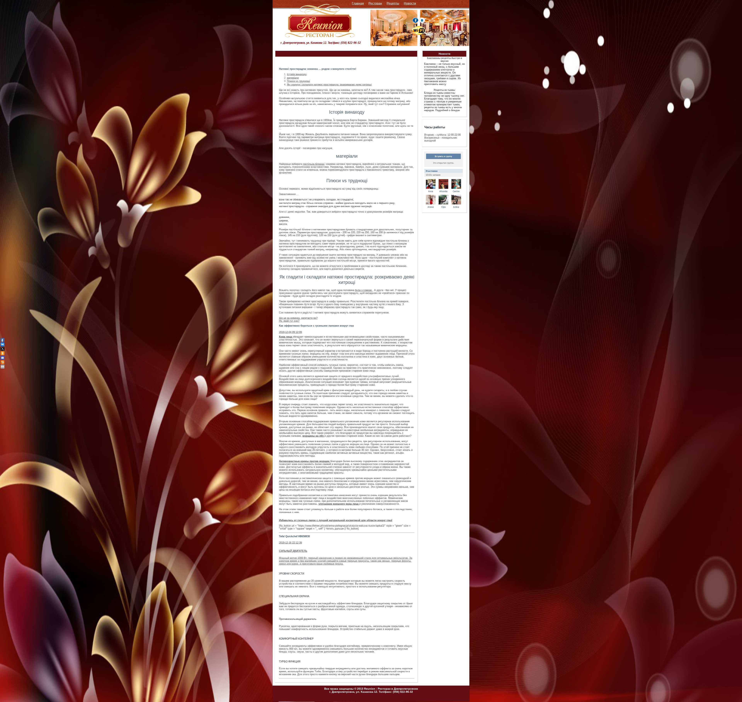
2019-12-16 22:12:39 (290, 542)
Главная (358, 3)
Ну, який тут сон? (289, 320)
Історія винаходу (297, 74)
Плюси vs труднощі (298, 81)
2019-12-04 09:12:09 (290, 332)
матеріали (293, 77)
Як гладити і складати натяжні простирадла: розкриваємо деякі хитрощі (329, 84)
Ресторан (375, 3)
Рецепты (393, 3)
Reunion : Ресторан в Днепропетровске (391, 688)
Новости (410, 3)
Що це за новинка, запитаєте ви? (298, 318)
